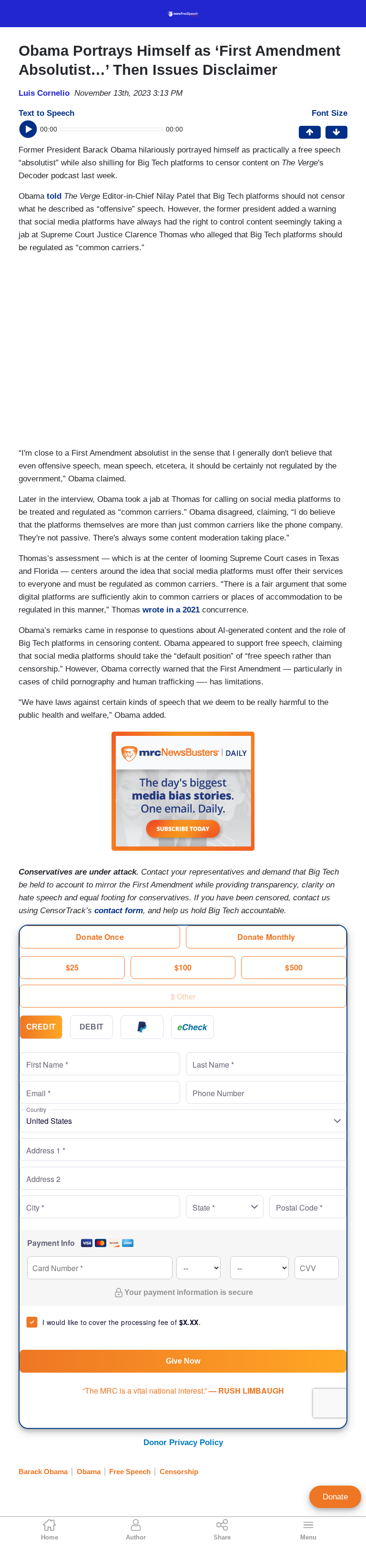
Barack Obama (43, 1471)
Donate (335, 1496)
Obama (89, 1471)
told (54, 196)
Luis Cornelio (44, 93)
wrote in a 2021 (171, 609)
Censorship (179, 1471)
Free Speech (130, 1471)
